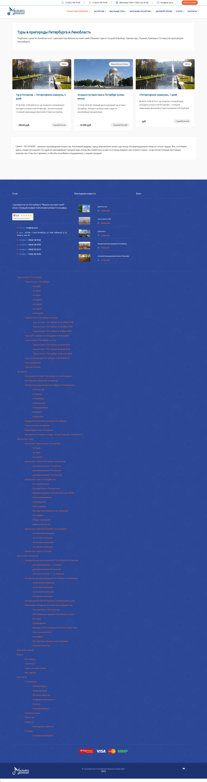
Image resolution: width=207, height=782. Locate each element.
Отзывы (29, 730)
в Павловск (38, 398)
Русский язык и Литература (46, 488)
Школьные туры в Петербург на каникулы (46, 528)
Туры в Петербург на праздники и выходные (47, 335)
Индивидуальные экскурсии (39, 429)
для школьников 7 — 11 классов (48, 573)
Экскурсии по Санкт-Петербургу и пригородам (48, 376)
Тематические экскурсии (37, 425)
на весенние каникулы (44, 533)
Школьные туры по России (38, 551)
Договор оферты (41, 695)
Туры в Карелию (33, 362)
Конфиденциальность (44, 699)
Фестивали (30, 672)
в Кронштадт (39, 403)
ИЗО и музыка (39, 506)
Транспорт (30, 663)
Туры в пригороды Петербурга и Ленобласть (47, 358)
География (38, 515)
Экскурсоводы (40, 686)
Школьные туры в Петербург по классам (45, 461)
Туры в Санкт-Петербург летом (40, 340)
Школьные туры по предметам (40, 479)
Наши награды (40, 690)
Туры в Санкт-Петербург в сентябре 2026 (53, 322)
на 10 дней (38, 313)
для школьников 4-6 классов (47, 470)
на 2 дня (36, 286)
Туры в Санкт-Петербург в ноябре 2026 (52, 331)
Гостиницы (30, 659)
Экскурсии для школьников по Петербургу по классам (51, 560)
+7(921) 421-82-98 (34, 254)
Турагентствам (32, 713)
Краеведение (39, 501)
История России (41, 483)
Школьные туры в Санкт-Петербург (43, 443)
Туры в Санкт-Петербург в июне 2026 (51, 344)
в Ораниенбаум (40, 407)
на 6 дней (37, 304)
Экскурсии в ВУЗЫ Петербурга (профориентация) (50, 600)
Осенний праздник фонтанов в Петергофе (113, 256)
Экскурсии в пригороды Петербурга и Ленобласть (50, 385)
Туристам (29, 717)
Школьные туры (117, 11)
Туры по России (32, 367)
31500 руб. (85, 125)
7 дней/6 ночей (182, 121)
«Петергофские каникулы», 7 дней (158, 94)
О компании (31, 681)
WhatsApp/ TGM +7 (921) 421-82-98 (133, 2)
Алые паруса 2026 (104, 219)
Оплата (36, 704)
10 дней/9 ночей (120, 125)
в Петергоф (38, 389)
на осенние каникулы (43, 542)
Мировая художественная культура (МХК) (53, 492)
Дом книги (102, 231)
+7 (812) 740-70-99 (99, 2)
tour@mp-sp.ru (166, 2)
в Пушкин (37, 394)
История (37, 618)
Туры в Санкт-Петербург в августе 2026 (52, 353)
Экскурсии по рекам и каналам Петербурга (46, 421)
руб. (142, 121)
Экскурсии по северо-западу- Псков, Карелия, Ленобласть (54, 434)
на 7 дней (37, 308)
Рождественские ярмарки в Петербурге (112, 244)
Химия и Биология (41, 524)
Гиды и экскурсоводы (35, 668)
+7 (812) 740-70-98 (72, 2)
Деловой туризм (164, 11)
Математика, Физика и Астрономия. (50, 510)
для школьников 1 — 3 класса (47, 564)
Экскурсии (99, 11)
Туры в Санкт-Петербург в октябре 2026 (53, 326)
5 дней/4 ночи (59, 125)
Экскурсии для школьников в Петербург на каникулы (51, 578)
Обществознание (41, 519)
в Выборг (37, 412)
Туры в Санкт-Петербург (78, 11)
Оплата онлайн (189, 2)
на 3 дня (36, 290)
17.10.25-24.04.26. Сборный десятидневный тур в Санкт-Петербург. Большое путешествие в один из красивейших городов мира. (102, 108)
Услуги (179, 11)
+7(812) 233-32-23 (34, 249)
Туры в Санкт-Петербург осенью (41, 317)
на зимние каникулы (43, 546)
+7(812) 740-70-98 (34, 240)
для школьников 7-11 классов (47, 474)
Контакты (192, 11)
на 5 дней (37, 299)
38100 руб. (23, 125)
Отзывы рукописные (43, 735)
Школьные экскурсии (140, 11)
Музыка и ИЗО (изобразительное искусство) (55, 627)
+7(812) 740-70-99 (34, 244)
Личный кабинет (41, 708)
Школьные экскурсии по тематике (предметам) (48, 605)
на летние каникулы (43, 537)
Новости (29, 722)
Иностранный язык (42, 497)
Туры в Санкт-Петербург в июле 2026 (51, 349)
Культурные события (43, 726)
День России (102, 207)
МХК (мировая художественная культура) (53, 614)
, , (119, 64)
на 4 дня (36, 295)
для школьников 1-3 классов (47, 465)
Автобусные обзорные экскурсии (41, 380)
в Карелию (38, 416)
